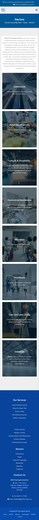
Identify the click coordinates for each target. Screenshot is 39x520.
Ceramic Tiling (19, 411)
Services (17, 514)
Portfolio (33, 514)
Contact (20, 516)
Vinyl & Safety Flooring (19, 405)
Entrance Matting (19, 439)
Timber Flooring (19, 429)
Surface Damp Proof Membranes (19, 436)
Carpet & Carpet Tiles (20, 408)
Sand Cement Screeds (19, 442)
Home (25, 22)
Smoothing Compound (19, 415)
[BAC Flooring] (3, 10)
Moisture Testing (19, 433)
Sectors (11, 514)
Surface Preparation (19, 418)
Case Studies (25, 514)
